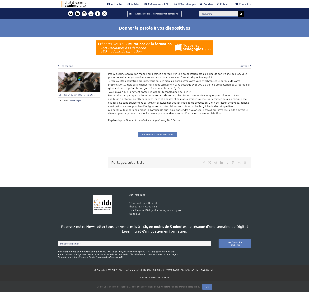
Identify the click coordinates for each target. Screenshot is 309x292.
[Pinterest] (233, 162)
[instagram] (84, 13)
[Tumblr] (227, 162)
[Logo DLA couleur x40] (72, 2)
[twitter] (104, 13)
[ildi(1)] (102, 196)
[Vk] (239, 162)
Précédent (67, 65)
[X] (210, 162)
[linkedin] (77, 13)
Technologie (75, 100)
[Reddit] (216, 162)
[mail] (91, 13)
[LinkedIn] (221, 162)
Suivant (244, 65)
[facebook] (97, 13)
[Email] (245, 162)
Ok (207, 286)
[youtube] (70, 13)
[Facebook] (204, 162)
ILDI (138, 213)
